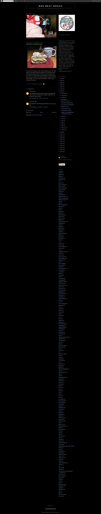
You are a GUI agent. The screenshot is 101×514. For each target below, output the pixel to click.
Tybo (60, 482)
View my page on (50, 512)
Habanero (61, 320)
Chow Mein (61, 270)
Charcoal (60, 248)
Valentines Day (62, 484)
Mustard (60, 379)
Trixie (60, 481)
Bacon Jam (61, 186)
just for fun (61, 347)
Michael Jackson (62, 372)
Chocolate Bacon (62, 268)
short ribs (61, 441)
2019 (61, 92)
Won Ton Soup (62, 494)
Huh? (60, 335)
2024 (61, 82)
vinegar (60, 487)
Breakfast (61, 228)
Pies (60, 394)
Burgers (60, 234)
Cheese (60, 253)
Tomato (60, 477)
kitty (59, 348)
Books (60, 224)
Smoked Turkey (62, 442)
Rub (59, 432)
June (62, 120)
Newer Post (28, 112)
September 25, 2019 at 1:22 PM (38, 107)
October (63, 97)
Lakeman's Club (62, 353)
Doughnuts (61, 292)
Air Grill (60, 171)
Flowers (60, 310)
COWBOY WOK (62, 281)
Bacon (60, 183)
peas (60, 389)
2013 (61, 141)
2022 (61, 86)
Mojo (60, 374)
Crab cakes (61, 283)
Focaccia (61, 312)
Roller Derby (61, 429)
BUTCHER (61, 238)
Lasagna (60, 359)
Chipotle (60, 266)
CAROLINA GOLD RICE (66, 110)
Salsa (60, 434)
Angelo (60, 172)
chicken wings (62, 256)
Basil (60, 201)
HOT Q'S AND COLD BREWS (67, 104)
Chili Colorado (62, 263)
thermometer (61, 476)
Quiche (60, 410)
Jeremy (60, 342)
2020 (61, 90)
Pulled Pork (61, 407)
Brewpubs (61, 229)
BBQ (60, 203)
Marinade (61, 365)
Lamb (60, 355)
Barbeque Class (62, 196)
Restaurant (61, 420)
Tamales (60, 469)
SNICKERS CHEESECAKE (67, 102)
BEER (60, 213)
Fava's (60, 307)
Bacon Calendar (62, 184)
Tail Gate (60, 467)
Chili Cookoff (61, 265)
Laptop (60, 357)
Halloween (61, 322)
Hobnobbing (61, 328)
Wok (60, 492)
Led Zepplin (61, 360)
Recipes (60, 415)
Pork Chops (61, 400)
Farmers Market (62, 303)
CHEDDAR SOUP (62, 251)
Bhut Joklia (61, 218)
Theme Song (61, 474)
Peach (60, 387)
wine (60, 491)
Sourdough (61, 451)
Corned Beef (61, 280)
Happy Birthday (62, 327)
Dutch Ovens (61, 293)
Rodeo (60, 427)
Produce (60, 405)
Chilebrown (31, 101)
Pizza (60, 395)
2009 (61, 149)
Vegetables (61, 486)
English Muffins (62, 298)
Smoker (60, 444)
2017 (61, 134)
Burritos (60, 236)
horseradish (61, 332)
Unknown (31, 91)
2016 (61, 136)
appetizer (61, 174)
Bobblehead (61, 223)
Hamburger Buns (62, 323)
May (62, 122)
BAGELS (61, 191)
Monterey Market (62, 377)
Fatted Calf (61, 305)
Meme (60, 370)
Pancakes (61, 384)
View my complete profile (65, 159)
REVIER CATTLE (65, 106)
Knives (60, 350)
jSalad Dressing (62, 345)
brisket (60, 231)
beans (60, 208)
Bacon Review (62, 188)
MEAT (60, 367)
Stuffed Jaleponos (62, 462)
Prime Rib (61, 404)
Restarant (61, 419)
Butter (60, 240)
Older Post (54, 112)
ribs (59, 422)
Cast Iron (61, 245)
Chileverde (61, 260)
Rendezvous (61, 417)
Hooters (60, 330)
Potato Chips (61, 402)
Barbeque (61, 194)
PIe (59, 392)
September (63, 99)
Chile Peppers (62, 258)
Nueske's (61, 380)
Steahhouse (61, 457)
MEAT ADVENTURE (63, 369)
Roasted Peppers (62, 426)
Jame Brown (61, 340)
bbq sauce (61, 206)
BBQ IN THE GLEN (65, 101)
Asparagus (61, 179)
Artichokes (61, 178)
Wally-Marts (61, 489)
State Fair (61, 456)
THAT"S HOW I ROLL (65, 108)
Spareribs (61, 452)
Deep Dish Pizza (62, 285)
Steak (60, 459)
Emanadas (61, 295)
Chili (59, 261)
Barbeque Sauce (62, 199)
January (63, 129)
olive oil (60, 382)
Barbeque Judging (62, 198)
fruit (59, 313)
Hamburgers (61, 325)
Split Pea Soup (62, 454)
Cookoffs (60, 275)
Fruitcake (61, 315)
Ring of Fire (61, 424)
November (63, 95)
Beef (60, 209)
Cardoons (61, 243)
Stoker (60, 461)
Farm (60, 302)
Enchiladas (61, 297)
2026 (61, 78)
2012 (61, 143)
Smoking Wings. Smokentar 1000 (66, 446)
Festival (60, 308)
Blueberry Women (62, 221)
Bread (60, 226)
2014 (61, 139)
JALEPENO (61, 338)
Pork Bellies (61, 399)
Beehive (60, 211)
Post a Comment (29, 110)
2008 (61, 151)
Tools (60, 479)
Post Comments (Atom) (37, 115)
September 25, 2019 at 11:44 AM (38, 98)
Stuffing (60, 464)
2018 (61, 132)
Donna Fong (61, 290)
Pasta (60, 385)
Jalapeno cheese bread (64, 337)
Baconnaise (61, 189)
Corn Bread (61, 278)
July (62, 118)
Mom (60, 375)
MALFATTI (61, 364)
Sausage (60, 439)
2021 (61, 88)
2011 (61, 145)
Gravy (60, 318)
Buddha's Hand (62, 233)
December (63, 93)
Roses (60, 431)
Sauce (60, 437)
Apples (60, 176)
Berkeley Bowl (62, 214)
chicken (60, 255)
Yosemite (61, 496)
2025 (61, 80)
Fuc (59, 317)
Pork (60, 397)
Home (41, 112)
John (60, 343)
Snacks (60, 447)
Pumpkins (61, 409)
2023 (61, 84)
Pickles (60, 390)
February (63, 127)
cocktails (60, 271)
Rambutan (61, 414)
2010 (61, 147)
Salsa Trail (61, 436)
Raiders (60, 412)
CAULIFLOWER (62, 246)
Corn (60, 276)
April (62, 124)
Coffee (60, 273)
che (59, 250)
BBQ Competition (62, 204)
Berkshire (61, 216)
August (63, 116)
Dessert (60, 286)
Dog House (61, 288)
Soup (60, 449)
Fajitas (60, 300)
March (62, 125)
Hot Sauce (61, 333)
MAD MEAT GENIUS (51, 6)
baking (60, 193)
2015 (61, 137)
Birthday (60, 219)
